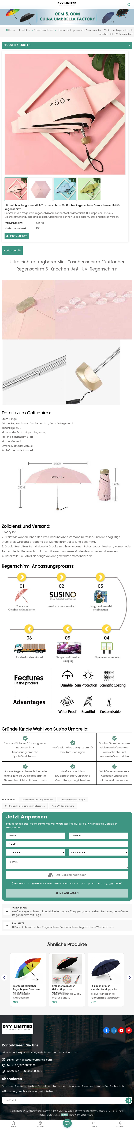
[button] (130, 977)
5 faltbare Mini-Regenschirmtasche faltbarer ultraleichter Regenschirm (103, 987)
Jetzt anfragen (19, 236)
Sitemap (103, 1110)
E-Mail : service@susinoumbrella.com (29, 1059)
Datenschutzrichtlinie (49, 1114)
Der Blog (113, 1110)
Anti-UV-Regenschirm (63, 806)
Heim (11, 30)
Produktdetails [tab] (12, 251)
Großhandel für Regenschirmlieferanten (25, 806)
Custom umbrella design (72, 799)
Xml (121, 1110)
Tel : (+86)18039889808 (21, 1065)
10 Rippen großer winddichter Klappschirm (66, 987)
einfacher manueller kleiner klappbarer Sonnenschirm (24, 987)
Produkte (24, 30)
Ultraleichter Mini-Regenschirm (37, 799)
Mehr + (16, 1002)
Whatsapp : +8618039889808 (24, 1071)
